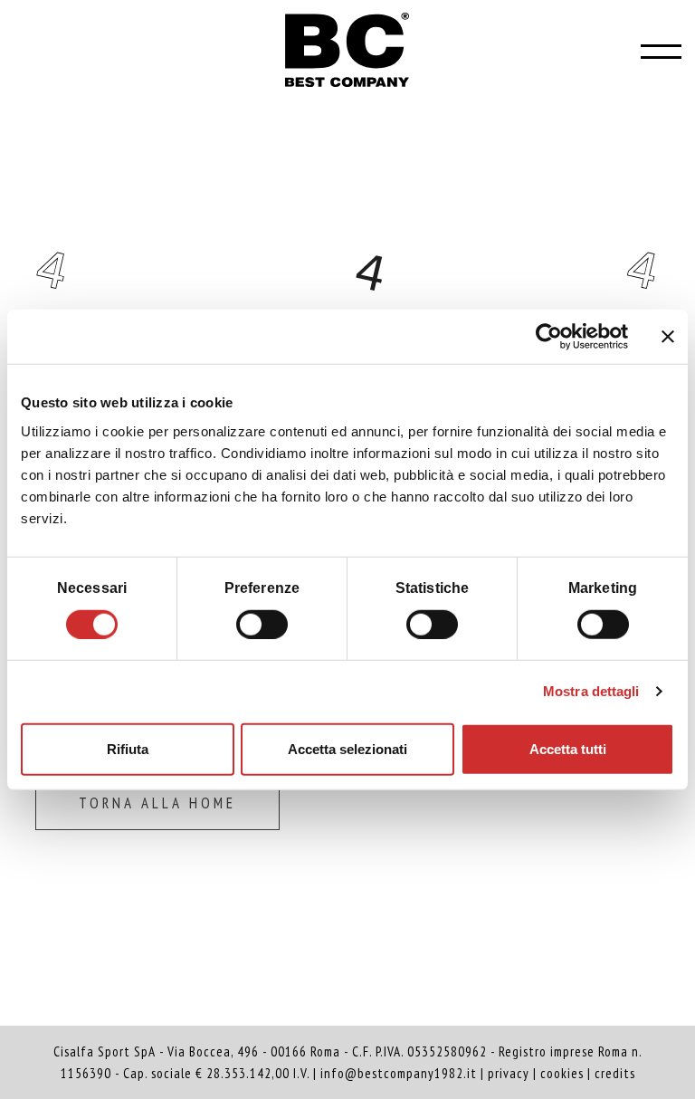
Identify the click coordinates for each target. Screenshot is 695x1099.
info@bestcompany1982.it (398, 1073)
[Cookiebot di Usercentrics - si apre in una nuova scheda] (549, 336)
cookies (562, 1073)
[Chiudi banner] (668, 336)
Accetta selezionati (347, 748)
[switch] (262, 621)
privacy (508, 1073)
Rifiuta (127, 748)
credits (615, 1073)
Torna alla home (157, 803)
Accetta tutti (567, 748)
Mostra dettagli (591, 691)
